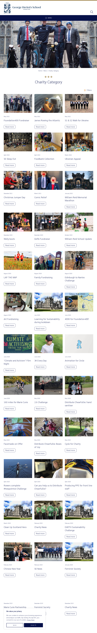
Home (40, 71)
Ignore (14, 625)
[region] (24, 618)
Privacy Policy (30, 620)
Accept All (33, 625)
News (45, 71)
